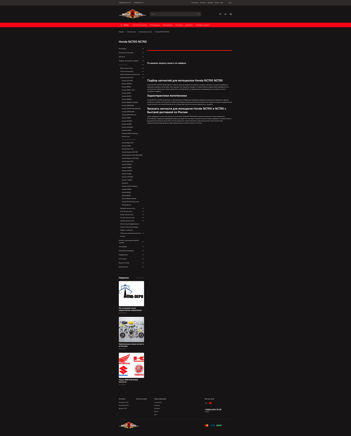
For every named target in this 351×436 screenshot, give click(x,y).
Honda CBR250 (127, 99)
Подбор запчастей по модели (129, 61)
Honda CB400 (126, 87)
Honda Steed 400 (127, 161)
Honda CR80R (126, 118)
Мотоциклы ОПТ (124, 402)
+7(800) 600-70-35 (124, 2)
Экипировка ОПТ (124, 405)
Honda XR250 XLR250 (129, 198)
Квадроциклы (123, 255)
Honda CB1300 (126, 96)
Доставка (210, 2)
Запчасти (122, 57)
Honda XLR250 (126, 189)
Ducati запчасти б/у (126, 71)
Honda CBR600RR (128, 105)
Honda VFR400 (127, 164)
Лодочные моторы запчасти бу (130, 233)
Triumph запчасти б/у (127, 218)
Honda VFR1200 (127, 171)
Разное (122, 236)
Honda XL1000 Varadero (130, 186)
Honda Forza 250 (127, 81)
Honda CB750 (126, 93)
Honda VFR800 (127, 167)
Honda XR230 (126, 192)
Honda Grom (126, 136)
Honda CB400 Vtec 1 (128, 90)
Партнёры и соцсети (203, 25)
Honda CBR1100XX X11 (129, 115)
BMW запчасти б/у (126, 68)
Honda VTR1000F (127, 177)
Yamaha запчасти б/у (127, 221)
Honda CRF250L (127, 121)
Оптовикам (179, 25)
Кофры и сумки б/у (126, 230)
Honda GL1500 (126, 130)
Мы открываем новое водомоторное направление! (130, 309)
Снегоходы (122, 259)
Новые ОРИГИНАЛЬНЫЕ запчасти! (128, 381)
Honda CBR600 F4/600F (130, 102)
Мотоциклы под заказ (126, 52)
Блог (221, 2)
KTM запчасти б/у (126, 211)
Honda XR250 (126, 195)
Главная (121, 32)
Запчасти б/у (131, 32)
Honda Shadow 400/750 (130, 152)
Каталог (126, 25)
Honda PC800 (126, 146)
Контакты (203, 2)
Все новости (140, 278)
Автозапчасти (123, 267)
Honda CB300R (127, 84)
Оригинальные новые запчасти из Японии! (131, 345)
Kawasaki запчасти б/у (127, 208)
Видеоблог (189, 25)
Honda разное (126, 205)
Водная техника (124, 263)
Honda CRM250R (127, 127)
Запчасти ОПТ (123, 408)
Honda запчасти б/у (145, 32)
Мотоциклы (123, 48)
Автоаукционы (167, 25)
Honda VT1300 (126, 174)
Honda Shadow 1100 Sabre (130, 158)
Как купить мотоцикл (140, 25)
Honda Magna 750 (127, 143)
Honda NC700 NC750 (129, 139)
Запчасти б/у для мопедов (129, 227)
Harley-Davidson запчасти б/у (130, 74)
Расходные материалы (126, 251)
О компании (195, 2)
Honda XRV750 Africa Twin (130, 202)
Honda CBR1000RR (128, 112)
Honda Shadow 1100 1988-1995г (132, 155)
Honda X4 (125, 183)
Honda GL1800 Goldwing (130, 133)
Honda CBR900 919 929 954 (131, 108)
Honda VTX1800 (127, 180)
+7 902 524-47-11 (138, 2)
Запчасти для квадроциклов (129, 224)
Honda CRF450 (127, 124)
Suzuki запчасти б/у (126, 214)
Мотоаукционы (155, 25)
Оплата (217, 2)
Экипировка (123, 246)
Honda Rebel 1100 (127, 149)
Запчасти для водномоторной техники (129, 241)
